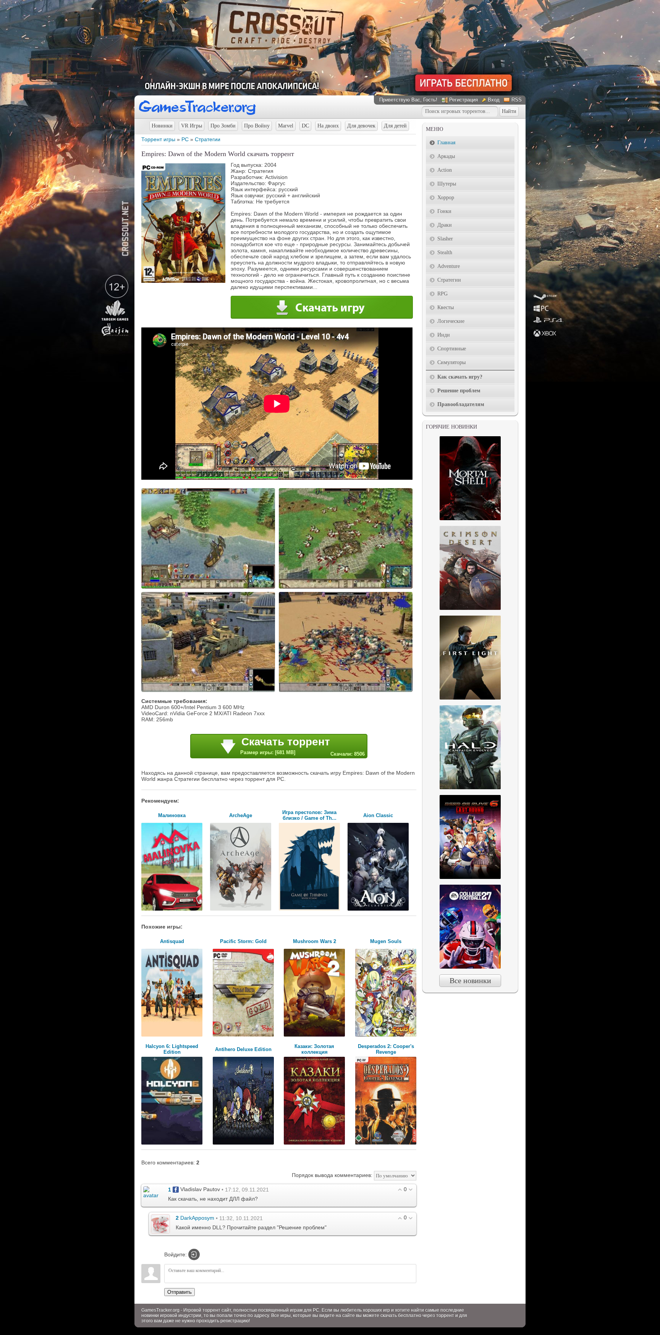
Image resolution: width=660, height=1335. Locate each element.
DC (305, 126)
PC (185, 139)
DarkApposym (197, 1218)
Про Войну (257, 126)
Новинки (162, 126)
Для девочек (361, 126)
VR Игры (191, 126)
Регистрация (463, 100)
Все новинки (470, 980)
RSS (516, 100)
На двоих (328, 126)
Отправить (179, 1292)
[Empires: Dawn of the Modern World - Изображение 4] (347, 691)
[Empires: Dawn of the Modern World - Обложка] (183, 281)
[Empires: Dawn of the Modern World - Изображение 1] (209, 588)
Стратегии (207, 139)
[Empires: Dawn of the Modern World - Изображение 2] (347, 588)
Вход (494, 100)
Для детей (395, 126)
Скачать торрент (302, 746)
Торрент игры (158, 139)
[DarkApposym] (160, 1224)
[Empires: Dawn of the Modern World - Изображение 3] (209, 691)
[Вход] (194, 1254)
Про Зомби (223, 126)
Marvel (285, 126)
